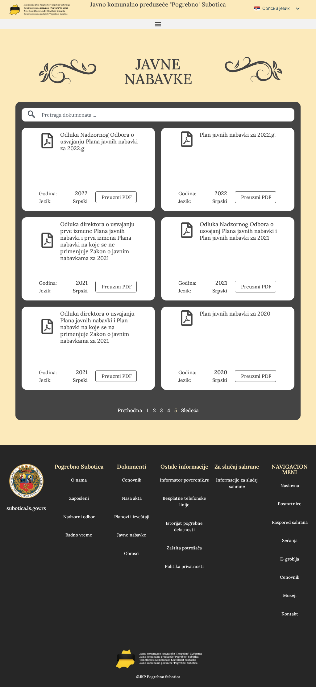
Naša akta (132, 498)
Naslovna (290, 485)
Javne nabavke (131, 535)
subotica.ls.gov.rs (26, 508)
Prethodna (130, 410)
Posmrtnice (289, 504)
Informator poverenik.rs (184, 480)
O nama (79, 480)
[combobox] (158, 115)
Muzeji (290, 595)
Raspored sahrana (290, 522)
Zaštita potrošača (184, 548)
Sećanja (289, 540)
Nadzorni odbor (79, 516)
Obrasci (131, 553)
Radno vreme (78, 535)
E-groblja (289, 559)
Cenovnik (131, 480)
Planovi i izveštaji (131, 516)
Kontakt (289, 614)
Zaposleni (79, 498)
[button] (158, 24)
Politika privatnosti (184, 566)
